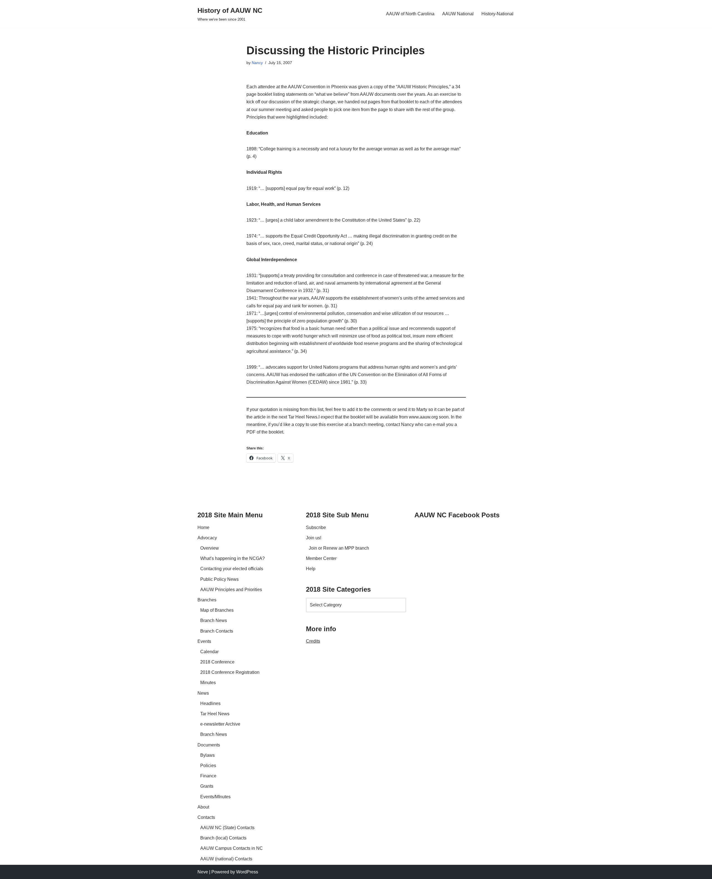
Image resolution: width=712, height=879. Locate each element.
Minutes (208, 682)
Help (310, 568)
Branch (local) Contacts (223, 838)
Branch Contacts (216, 631)
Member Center (321, 558)
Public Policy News (219, 579)
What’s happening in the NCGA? (232, 558)
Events (204, 641)
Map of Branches (217, 610)
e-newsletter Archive (220, 724)
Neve (202, 872)
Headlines (210, 703)
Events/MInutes (215, 796)
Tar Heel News (214, 713)
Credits (313, 641)
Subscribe (316, 527)
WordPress (247, 872)
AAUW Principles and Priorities (231, 589)
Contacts (206, 817)
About (203, 807)
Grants (206, 786)
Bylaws (207, 755)
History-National (497, 13)
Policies (208, 765)
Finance (208, 775)
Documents (208, 745)
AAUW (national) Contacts (226, 858)
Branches (206, 600)
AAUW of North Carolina (410, 13)
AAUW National (458, 13)
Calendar (209, 651)
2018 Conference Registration (229, 672)
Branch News (213, 620)
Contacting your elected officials (231, 568)
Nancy (257, 62)
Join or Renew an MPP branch (339, 548)
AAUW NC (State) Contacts (227, 827)
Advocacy (207, 537)
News (203, 693)
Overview (209, 548)
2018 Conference (217, 662)
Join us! (313, 537)
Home (203, 527)
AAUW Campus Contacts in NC (231, 848)
